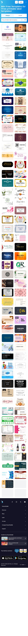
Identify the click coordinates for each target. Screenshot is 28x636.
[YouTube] (24, 501)
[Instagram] (16, 501)
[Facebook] (12, 501)
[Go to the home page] (1, 2)
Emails (20, 15)
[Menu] (26, 2)
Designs (8, 15)
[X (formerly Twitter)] (20, 501)
